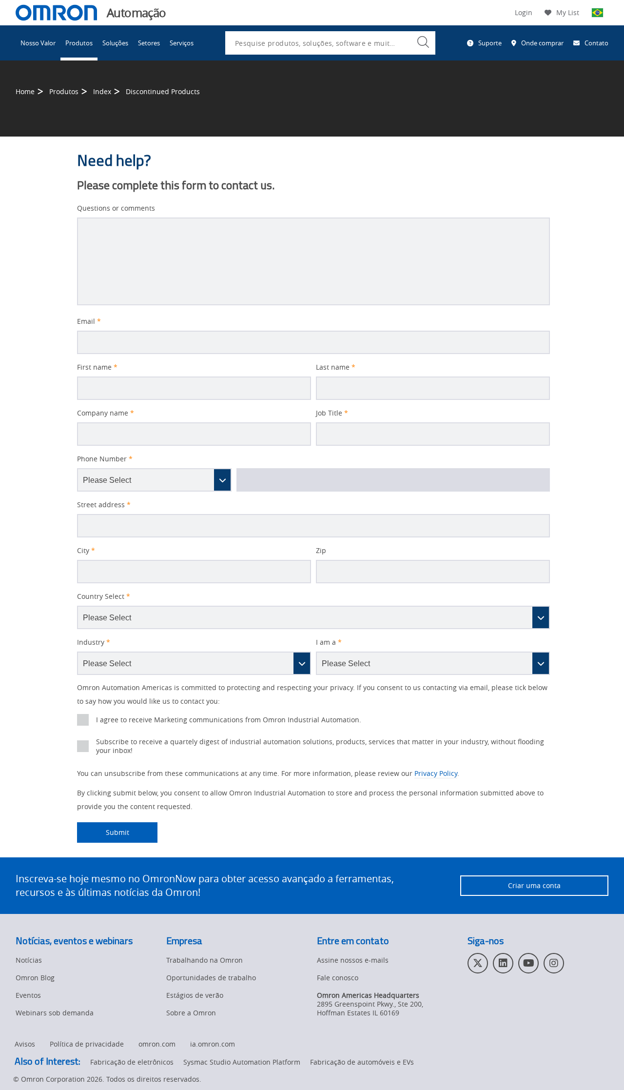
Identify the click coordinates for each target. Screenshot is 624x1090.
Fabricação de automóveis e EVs (362, 1062)
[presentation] (83, 720)
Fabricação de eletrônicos (132, 1062)
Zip (321, 550)
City (86, 550)
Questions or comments (116, 208)
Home (25, 91)
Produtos (79, 43)
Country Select (103, 596)
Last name (335, 367)
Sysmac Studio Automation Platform (241, 1062)
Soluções (115, 43)
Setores (149, 43)
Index (102, 91)
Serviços (182, 43)
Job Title (332, 413)
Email (89, 321)
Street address (104, 504)
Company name (105, 413)
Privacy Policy (435, 773)
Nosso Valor (38, 43)
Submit (103, 832)
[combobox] (330, 43)
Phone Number (105, 459)
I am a (329, 642)
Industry (93, 642)
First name (97, 367)
